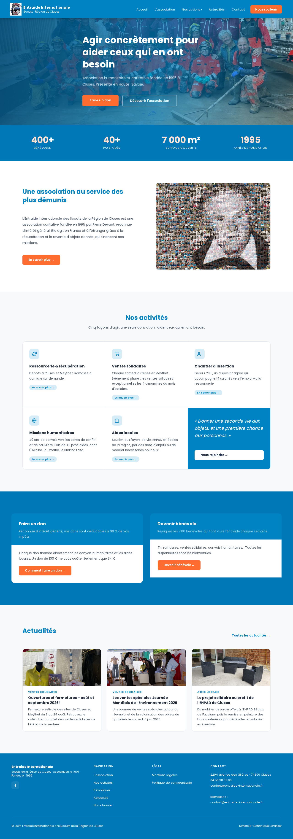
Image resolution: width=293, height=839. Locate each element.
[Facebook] (15, 785)
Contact (238, 9)
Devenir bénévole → (179, 565)
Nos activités (103, 782)
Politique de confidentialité (172, 782)
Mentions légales (165, 775)
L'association (165, 9)
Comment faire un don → (45, 570)
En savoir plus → (41, 260)
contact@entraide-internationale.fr (236, 785)
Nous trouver (103, 805)
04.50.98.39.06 (221, 780)
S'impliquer (102, 790)
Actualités (217, 9)
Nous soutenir (266, 9)
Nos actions (191, 9)
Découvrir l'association (149, 100)
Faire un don (100, 100)
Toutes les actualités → (251, 635)
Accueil (141, 9)
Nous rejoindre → (214, 455)
